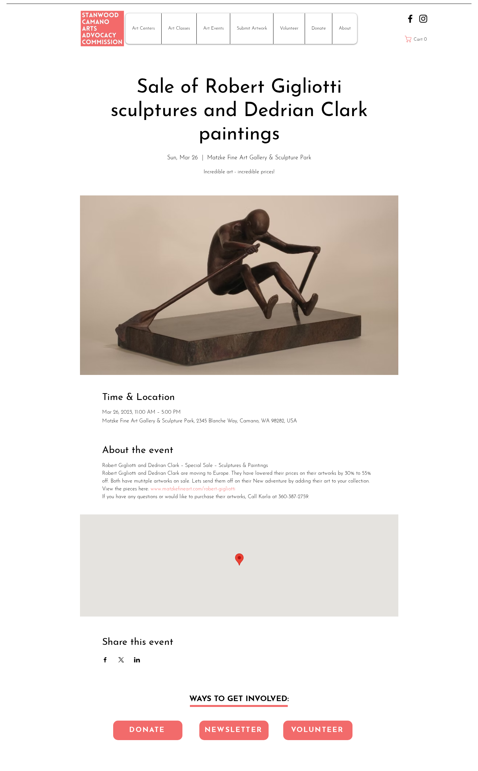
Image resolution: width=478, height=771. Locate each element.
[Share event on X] (121, 659)
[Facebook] (410, 18)
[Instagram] (423, 18)
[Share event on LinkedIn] (137, 659)
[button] (143, 28)
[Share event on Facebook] (105, 659)
